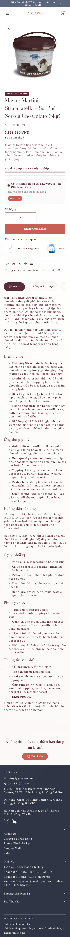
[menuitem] (35, 834)
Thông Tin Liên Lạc (17, 843)
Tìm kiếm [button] (37, 756)
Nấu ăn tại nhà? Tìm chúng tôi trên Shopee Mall (33, 4)
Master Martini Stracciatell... (42, 270)
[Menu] (7, 13)
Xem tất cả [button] (15, 198)
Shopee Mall (12, 848)
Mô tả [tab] (16, 286)
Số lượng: (11, 209)
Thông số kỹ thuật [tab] (42, 286)
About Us (10, 833)
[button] (62, 13)
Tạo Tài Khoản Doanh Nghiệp (24, 867)
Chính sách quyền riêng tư (20, 928)
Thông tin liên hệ (14, 933)
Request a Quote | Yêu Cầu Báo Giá (28, 871)
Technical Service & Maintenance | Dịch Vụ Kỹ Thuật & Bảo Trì (34, 883)
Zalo (7, 853)
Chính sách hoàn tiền (17, 924)
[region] (35, 4)
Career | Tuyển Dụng (18, 838)
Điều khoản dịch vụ (50, 928)
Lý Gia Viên (21, 918)
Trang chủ (12, 270)
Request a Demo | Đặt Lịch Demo (27, 876)
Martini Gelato (17, 94)
